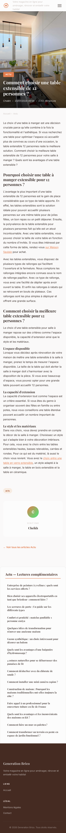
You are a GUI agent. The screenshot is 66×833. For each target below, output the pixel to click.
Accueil (6, 113)
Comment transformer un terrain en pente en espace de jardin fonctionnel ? (32, 733)
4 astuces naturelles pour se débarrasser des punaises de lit (32, 662)
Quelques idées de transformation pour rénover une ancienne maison (29, 630)
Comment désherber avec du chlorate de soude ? (30, 672)
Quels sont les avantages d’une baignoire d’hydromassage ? (30, 651)
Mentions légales (12, 807)
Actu (8, 74)
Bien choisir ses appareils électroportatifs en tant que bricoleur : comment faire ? (32, 597)
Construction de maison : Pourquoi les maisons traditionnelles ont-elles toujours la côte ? (32, 692)
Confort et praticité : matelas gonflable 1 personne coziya (29, 619)
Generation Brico (16, 763)
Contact (7, 813)
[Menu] (59, 5)
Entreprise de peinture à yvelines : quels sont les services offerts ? (32, 587)
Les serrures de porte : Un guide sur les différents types (29, 608)
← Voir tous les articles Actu (19, 547)
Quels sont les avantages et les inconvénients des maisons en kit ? (32, 715)
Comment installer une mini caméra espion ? (32, 681)
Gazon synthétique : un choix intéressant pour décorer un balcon (32, 640)
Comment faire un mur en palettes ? (27, 724)
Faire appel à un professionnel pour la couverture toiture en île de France (28, 705)
